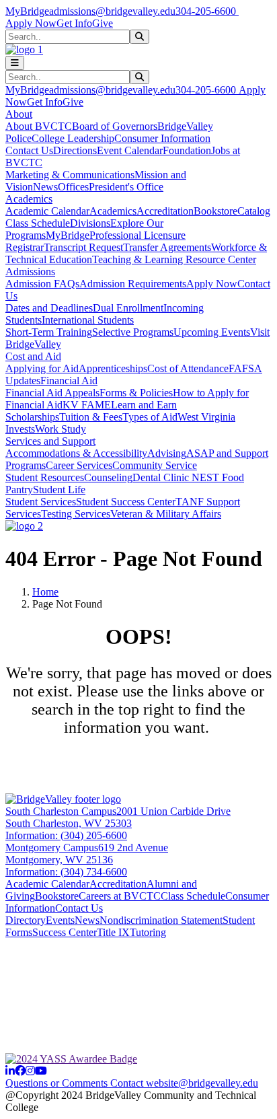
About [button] (18, 114)
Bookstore (215, 211)
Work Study (60, 429)
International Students (88, 320)
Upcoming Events (211, 332)
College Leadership (73, 138)
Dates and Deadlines (49, 308)
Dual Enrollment (128, 308)
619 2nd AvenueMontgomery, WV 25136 (86, 853)
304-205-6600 (207, 11)
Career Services (79, 465)
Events (60, 920)
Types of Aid (149, 417)
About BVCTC (38, 126)
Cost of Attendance (188, 368)
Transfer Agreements (167, 247)
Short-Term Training (48, 332)
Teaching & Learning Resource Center (174, 259)
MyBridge (27, 11)
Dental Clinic (162, 477)
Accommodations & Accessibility (76, 453)
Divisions (90, 223)
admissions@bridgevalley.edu (112, 11)
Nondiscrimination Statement (161, 920)
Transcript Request (83, 247)
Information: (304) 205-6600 (66, 835)
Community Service (154, 465)
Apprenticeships (113, 368)
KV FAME (87, 404)
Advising (166, 453)
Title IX (113, 932)
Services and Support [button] (50, 441)
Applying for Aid (42, 368)
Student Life (59, 489)
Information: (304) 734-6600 (66, 871)
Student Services (40, 501)
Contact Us (29, 150)
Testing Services (75, 513)
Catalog (253, 211)
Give (102, 23)
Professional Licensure (137, 235)
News (45, 186)
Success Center (64, 932)
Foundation (187, 150)
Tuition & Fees (90, 417)
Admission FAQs (42, 283)
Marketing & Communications (69, 174)
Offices (73, 186)
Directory (25, 920)
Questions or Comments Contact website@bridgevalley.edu (131, 1083)
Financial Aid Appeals (52, 392)
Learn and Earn (144, 404)
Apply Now (30, 23)
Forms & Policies (136, 392)
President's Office (126, 186)
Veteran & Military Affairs (165, 513)
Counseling (108, 477)
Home (45, 592)
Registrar (24, 247)
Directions (75, 150)
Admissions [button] (30, 271)
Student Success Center (125, 501)
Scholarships (32, 417)
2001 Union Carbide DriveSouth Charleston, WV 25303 (118, 817)
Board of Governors (114, 126)
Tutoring (148, 932)
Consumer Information (162, 138)
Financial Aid (68, 380)
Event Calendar (130, 150)
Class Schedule (37, 223)
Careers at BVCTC (120, 896)
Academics (112, 211)
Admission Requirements (132, 283)
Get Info (74, 23)
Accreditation (165, 211)
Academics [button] (28, 199)
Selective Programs (132, 332)
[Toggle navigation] (14, 63)
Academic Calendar (47, 211)
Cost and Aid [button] (33, 356)
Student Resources (44, 477)
